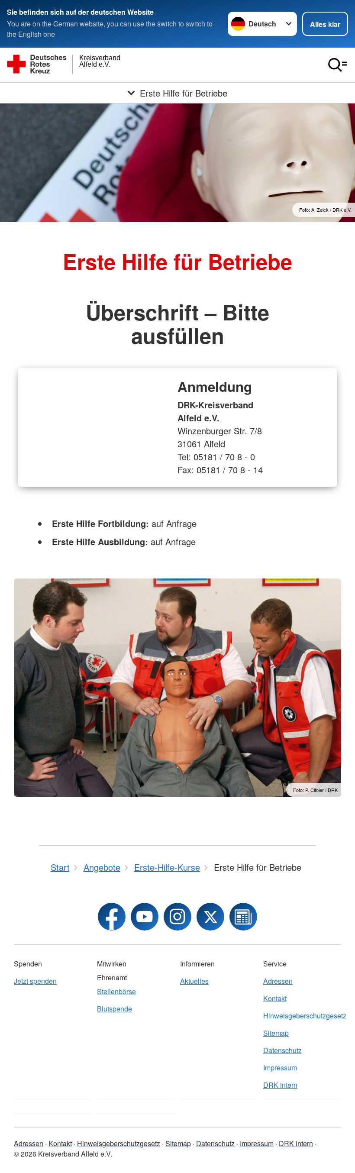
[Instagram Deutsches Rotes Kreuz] (177, 917)
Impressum (280, 1068)
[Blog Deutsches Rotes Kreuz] (243, 917)
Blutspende (114, 1009)
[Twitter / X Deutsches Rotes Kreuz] (210, 917)
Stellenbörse (116, 991)
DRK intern (280, 1085)
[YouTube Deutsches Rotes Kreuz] (144, 917)
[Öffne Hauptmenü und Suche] (337, 65)
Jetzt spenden (35, 981)
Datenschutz (282, 1050)
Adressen (278, 981)
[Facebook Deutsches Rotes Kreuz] (112, 917)
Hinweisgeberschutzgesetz (302, 1016)
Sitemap (276, 1033)
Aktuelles (194, 981)
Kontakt (275, 998)
